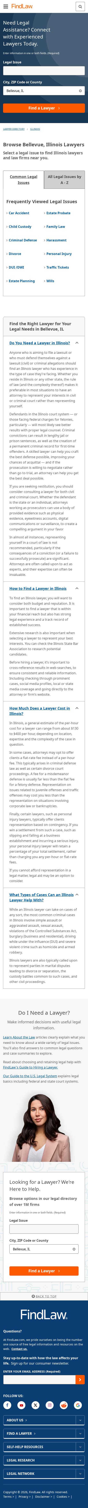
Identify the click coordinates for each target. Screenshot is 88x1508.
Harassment (56, 240)
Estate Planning (22, 281)
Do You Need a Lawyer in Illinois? (39, 342)
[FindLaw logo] (23, 6)
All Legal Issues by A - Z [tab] (64, 179)
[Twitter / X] (35, 1405)
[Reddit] (64, 1405)
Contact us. (19, 1349)
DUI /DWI (16, 267)
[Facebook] (7, 1405)
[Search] (80, 6)
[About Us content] (80, 1420)
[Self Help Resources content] (80, 1446)
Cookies (62, 1497)
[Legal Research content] (80, 1460)
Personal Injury (59, 254)
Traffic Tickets (57, 267)
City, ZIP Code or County (22, 82)
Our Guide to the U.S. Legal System (30, 1076)
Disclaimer (43, 1497)
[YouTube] (21, 1405)
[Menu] (6, 6)
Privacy (24, 1497)
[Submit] (80, 1379)
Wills (50, 281)
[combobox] (44, 70)
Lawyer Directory (14, 128)
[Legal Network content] (80, 1473)
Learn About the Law (19, 1037)
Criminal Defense (23, 240)
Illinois (35, 128)
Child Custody (20, 226)
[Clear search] (74, 1249)
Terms (7, 1497)
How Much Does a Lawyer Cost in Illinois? (39, 711)
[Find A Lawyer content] (80, 1433)
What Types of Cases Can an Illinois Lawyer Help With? (41, 897)
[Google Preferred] (78, 1405)
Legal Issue (12, 62)
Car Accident (19, 213)
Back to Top (46, 1296)
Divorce (15, 254)
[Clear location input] (80, 90)
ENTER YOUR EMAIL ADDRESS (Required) (31, 1371)
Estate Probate (58, 213)
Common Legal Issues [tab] (23, 179)
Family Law (55, 226)
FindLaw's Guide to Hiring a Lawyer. (30, 1067)
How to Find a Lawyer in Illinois (38, 588)
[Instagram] (50, 1405)
